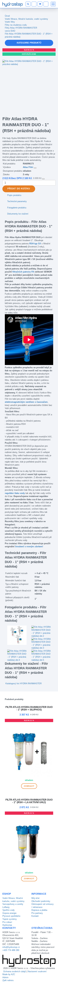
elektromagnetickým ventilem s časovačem (26, 402)
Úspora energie (9, 913)
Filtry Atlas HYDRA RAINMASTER (21, 28)
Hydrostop (7, 925)
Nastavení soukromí (37, 971)
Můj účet (35, 898)
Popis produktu (14, 195)
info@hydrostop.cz (11, 947)
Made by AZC (8, 974)
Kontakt (35, 916)
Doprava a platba (39, 910)
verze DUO (10, 31)
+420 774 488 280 (10, 950)
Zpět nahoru (8, 980)
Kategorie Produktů (29, 43)
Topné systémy (9, 919)
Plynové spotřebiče (11, 916)
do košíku (18, 188)
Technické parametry (17, 201)
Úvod (7, 16)
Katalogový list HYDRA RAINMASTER (23, 683)
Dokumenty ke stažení (17, 214)
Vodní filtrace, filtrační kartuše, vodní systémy (26, 19)
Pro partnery (37, 913)
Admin (5, 977)
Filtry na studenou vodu (16, 25)
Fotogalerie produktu (16, 207)
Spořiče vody (8, 910)
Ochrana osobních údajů (14, 971)
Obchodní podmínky (40, 901)
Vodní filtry (10, 22)
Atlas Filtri (28, 167)
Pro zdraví (7, 922)
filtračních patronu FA (23, 272)
